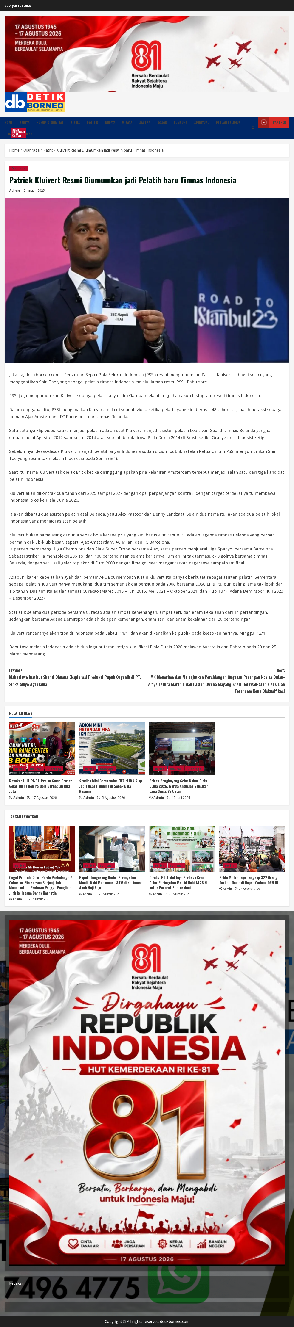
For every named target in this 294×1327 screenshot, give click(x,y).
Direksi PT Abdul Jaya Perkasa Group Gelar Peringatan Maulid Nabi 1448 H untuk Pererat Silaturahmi (178, 883)
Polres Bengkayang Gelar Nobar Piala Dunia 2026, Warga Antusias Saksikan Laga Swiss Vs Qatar (178, 786)
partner (279, 122)
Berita (25, 122)
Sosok (162, 122)
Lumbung (180, 122)
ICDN (13, 133)
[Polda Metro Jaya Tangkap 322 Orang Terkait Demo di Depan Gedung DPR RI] (252, 849)
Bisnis (75, 122)
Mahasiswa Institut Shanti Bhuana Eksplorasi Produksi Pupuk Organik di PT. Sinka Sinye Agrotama (75, 677)
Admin (14, 190)
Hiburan (36, 769)
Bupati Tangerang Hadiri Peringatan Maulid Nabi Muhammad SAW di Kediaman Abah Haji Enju (110, 883)
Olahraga (18, 168)
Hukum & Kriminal (50, 122)
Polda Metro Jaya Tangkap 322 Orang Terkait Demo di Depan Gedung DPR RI (248, 880)
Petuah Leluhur (228, 122)
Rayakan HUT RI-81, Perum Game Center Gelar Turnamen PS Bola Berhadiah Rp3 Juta (40, 786)
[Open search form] (253, 127)
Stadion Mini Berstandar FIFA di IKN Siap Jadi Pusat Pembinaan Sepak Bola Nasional (110, 786)
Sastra (144, 122)
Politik (92, 122)
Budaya (110, 122)
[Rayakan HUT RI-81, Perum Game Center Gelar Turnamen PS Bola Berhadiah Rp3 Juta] (42, 748)
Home (9, 122)
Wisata (127, 122)
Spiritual (201, 122)
